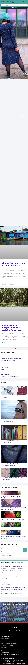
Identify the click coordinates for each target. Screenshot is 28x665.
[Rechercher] (25, 550)
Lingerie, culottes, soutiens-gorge (10, 362)
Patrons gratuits (5, 638)
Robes (2, 369)
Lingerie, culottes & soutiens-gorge (9, 643)
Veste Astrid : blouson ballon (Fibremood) (13, 528)
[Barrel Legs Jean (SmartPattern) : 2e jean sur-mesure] (11, 533)
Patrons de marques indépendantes (11, 358)
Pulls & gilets (4, 367)
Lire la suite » (5, 281)
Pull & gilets (4, 647)
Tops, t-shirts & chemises (7, 365)
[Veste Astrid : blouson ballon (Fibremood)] (11, 524)
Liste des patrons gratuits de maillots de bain (11, 420)
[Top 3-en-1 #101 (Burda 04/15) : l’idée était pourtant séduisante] (11, 503)
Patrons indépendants (6, 640)
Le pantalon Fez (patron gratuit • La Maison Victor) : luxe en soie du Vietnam (14, 497)
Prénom (5, 612)
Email (4, 607)
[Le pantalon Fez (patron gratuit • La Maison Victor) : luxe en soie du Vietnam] (11, 493)
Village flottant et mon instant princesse (14, 264)
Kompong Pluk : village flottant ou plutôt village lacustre (14, 327)
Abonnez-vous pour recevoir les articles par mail (14, 2)
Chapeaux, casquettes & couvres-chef (11, 376)
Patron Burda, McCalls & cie (8, 360)
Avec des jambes (5, 374)
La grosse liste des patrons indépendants (11, 441)
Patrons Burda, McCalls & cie (8, 641)
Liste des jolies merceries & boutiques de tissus (11, 464)
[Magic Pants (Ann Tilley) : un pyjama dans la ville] (11, 515)
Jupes (2, 372)
